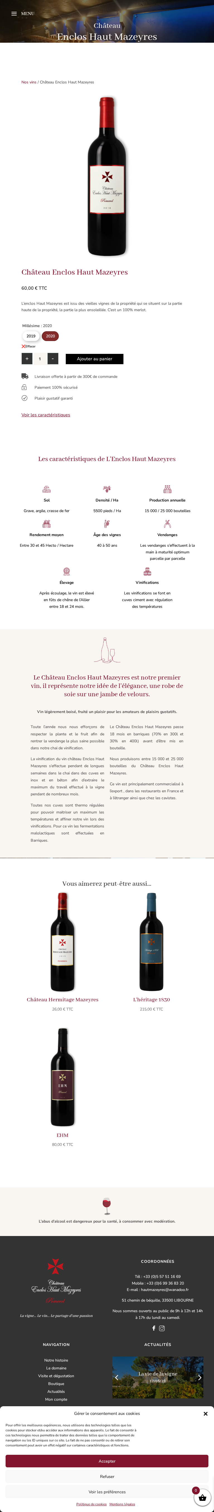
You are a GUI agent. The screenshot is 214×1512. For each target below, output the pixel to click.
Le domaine (56, 1368)
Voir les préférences (107, 1492)
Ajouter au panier (94, 359)
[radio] (31, 336)
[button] (205, 1414)
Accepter (107, 1461)
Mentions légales (122, 1504)
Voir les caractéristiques (45, 415)
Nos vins (29, 82)
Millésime (31, 325)
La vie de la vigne (157, 1374)
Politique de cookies (91, 1504)
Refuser (107, 1476)
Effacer (30, 346)
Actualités (56, 1391)
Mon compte (56, 1399)
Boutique (56, 1383)
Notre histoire (56, 1360)
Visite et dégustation (56, 1376)
